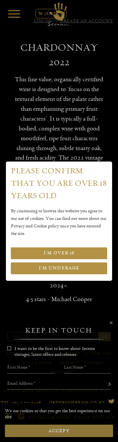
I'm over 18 (59, 253)
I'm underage (59, 268)
